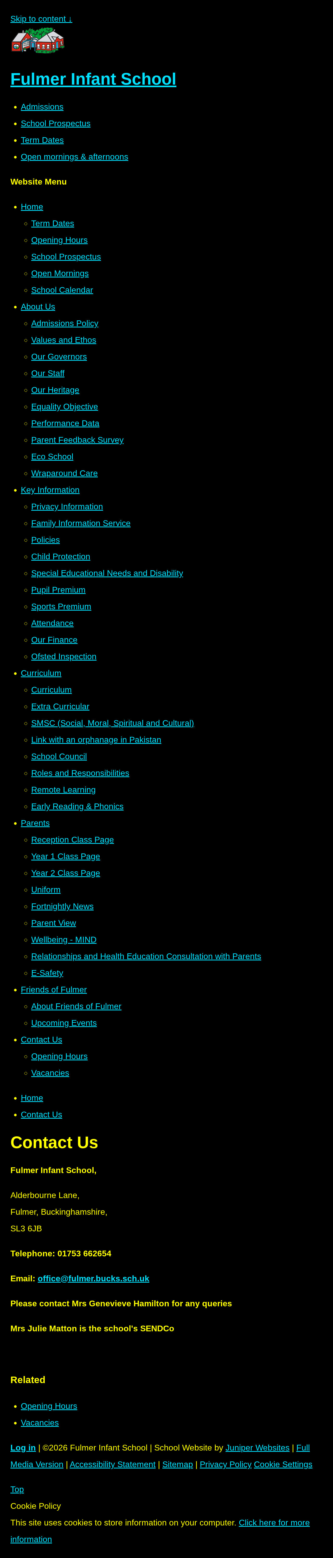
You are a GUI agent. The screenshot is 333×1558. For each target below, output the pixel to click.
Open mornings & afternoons (74, 156)
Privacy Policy (226, 1464)
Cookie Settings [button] (283, 1464)
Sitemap (177, 1464)
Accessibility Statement (113, 1464)
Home (32, 1098)
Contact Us (41, 1114)
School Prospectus (56, 123)
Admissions (42, 106)
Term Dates (42, 140)
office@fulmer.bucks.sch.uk (93, 1278)
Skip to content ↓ (41, 18)
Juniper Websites (258, 1447)
